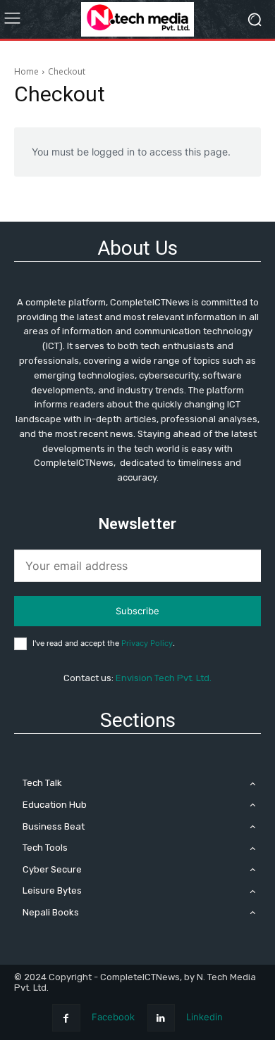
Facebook (113, 1016)
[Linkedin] (161, 1018)
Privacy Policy (147, 643)
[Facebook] (66, 1018)
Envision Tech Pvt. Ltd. (164, 678)
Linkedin (204, 1016)
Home (26, 71)
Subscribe (137, 610)
